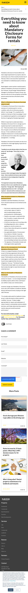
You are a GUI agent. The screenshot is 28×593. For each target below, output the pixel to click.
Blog (2, 7)
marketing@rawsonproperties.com (12, 315)
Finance (3, 543)
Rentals (13, 45)
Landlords (3, 532)
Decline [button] (17, 590)
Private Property (5, 559)
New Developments (6, 517)
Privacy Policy (12, 580)
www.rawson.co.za (10, 317)
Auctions (3, 514)
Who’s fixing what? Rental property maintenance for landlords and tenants (12, 481)
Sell (2, 524)
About (3, 551)
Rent (2, 527)
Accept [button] (10, 590)
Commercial (4, 509)
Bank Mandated (5, 511)
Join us (3, 546)
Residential (4, 506)
